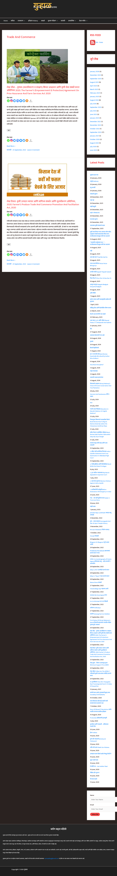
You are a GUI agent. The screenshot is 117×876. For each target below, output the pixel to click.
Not (91, 403)
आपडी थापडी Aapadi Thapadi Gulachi (100, 272)
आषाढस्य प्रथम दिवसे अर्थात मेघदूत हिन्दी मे (100, 754)
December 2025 (95, 75)
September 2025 (95, 78)
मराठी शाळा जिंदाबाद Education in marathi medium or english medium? (99, 411)
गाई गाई (92, 200)
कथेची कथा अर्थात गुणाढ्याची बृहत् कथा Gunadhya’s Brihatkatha (100, 693)
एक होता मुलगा (94, 219)
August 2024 (94, 100)
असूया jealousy (94, 181)
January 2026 (94, 71)
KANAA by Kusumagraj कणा (98, 595)
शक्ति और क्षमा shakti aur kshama (99, 747)
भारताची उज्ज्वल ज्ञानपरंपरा (96, 377)
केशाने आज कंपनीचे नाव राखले (98, 314)
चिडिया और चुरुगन (94, 772)
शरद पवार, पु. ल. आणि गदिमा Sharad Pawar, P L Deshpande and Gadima (100, 321)
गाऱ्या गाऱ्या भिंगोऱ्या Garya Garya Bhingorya (98, 264)
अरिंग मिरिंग (93, 293)
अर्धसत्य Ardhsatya (95, 608)
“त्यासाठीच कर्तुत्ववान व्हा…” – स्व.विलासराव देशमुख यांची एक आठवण (100, 243)
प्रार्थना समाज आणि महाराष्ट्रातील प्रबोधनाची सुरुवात (100, 300)
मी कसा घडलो (93, 779)
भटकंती (63, 20)
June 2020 (93, 150)
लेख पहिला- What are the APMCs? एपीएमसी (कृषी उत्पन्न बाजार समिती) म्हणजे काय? (100, 673)
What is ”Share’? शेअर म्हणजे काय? (99, 576)
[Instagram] (11, 100)
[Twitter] (23, 100)
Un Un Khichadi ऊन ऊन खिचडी (99, 601)
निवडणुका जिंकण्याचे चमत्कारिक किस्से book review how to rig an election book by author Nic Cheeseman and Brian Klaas (100, 422)
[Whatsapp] (8, 100)
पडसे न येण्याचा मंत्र (94, 213)
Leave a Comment (33, 150)
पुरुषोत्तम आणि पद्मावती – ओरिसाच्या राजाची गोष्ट (99, 725)
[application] (24, 20)
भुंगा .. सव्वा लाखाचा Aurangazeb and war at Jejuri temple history (100, 522)
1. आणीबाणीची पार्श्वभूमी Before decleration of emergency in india (100, 490)
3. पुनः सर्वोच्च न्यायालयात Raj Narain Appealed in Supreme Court (99, 473)
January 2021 (94, 136)
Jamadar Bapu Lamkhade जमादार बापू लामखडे (100, 514)
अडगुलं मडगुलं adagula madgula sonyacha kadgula (99, 285)
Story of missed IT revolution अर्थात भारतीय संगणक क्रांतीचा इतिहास (100, 710)
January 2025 (94, 96)
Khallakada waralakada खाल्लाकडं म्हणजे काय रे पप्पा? (100, 552)
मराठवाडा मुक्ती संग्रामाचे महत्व (97, 225)
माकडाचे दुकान (94, 194)
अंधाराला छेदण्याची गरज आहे (97, 335)
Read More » (11, 146)
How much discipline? (97, 365)
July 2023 (93, 111)
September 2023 (95, 107)
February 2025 (95, 93)
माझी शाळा (93, 506)
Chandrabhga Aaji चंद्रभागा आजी (99, 589)
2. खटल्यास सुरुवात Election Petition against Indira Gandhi (100, 482)
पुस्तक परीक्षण (52, 20)
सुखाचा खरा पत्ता (94, 175)
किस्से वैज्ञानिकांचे (94, 348)
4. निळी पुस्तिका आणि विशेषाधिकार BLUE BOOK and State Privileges (100, 465)
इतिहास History (33, 20)
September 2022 (95, 132)
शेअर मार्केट (82, 20)
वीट (91, 329)
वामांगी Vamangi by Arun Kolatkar (100, 614)
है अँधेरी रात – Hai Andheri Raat (99, 766)
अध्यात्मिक (71, 20)
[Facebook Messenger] (20, 100)
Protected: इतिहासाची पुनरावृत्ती (98, 718)
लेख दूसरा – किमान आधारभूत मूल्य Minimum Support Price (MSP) (99, 664)
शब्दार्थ (43, 20)
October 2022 (94, 128)
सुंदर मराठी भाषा (94, 760)
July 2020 (93, 146)
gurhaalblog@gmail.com (52, 858)
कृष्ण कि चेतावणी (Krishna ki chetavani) (98, 740)
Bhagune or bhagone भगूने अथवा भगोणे (99, 543)
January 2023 (94, 118)
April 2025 (93, 85)
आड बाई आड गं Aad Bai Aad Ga (98, 257)
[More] (27, 100)
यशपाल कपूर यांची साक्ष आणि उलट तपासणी (98, 444)
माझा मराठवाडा (94, 371)
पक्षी (91, 251)
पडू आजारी (92, 187)
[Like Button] (9, 130)
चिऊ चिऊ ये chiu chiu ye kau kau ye (100, 278)
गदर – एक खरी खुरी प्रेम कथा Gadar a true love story (100, 499)
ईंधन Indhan (93, 732)
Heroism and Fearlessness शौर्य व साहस (99, 395)
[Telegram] (14, 100)
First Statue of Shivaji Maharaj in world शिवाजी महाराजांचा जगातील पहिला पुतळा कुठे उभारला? (100, 622)
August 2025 (94, 82)
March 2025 (94, 89)
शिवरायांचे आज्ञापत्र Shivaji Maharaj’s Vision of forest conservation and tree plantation (100, 385)
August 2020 (94, 143)
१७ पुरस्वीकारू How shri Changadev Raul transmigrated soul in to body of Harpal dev (101, 684)
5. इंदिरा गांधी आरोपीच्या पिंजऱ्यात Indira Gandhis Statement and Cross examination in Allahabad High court (100, 454)
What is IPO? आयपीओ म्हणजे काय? (99, 570)
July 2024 (93, 103)
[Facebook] (17, 100)
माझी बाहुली (93, 206)
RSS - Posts (99, 42)
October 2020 (95, 139)
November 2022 (95, 125)
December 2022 (95, 121)
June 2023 (93, 114)
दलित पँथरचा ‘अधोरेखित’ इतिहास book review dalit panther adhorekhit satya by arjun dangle (100, 434)
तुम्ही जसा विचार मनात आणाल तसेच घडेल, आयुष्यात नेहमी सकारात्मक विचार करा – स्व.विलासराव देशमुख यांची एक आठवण (100, 234)
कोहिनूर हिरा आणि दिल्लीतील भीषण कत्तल (100, 308)
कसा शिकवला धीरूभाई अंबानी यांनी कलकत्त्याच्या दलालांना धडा (99, 702)
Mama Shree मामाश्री (96, 582)
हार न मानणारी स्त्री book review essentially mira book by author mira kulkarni (100, 356)
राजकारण (20, 20)
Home (6, 20)
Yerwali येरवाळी (94, 536)
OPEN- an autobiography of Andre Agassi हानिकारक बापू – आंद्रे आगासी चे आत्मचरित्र (100, 561)
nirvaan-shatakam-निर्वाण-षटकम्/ (99, 529)
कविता (13, 20)
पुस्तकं (91, 341)
